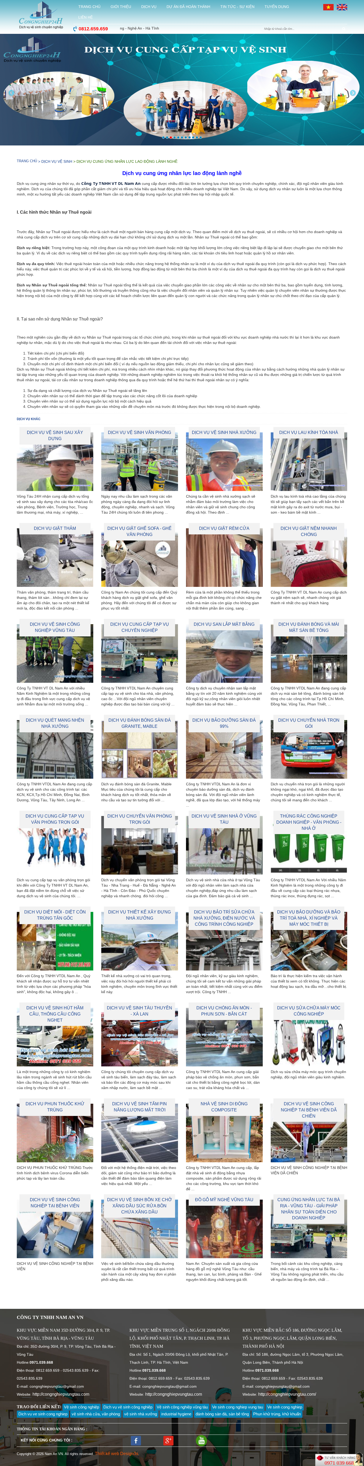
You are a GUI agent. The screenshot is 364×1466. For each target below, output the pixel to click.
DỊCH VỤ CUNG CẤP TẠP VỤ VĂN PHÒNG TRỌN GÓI (55, 819)
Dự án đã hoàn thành (188, 7)
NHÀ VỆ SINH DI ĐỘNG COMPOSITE (224, 1107)
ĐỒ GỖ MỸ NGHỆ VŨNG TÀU (224, 1199)
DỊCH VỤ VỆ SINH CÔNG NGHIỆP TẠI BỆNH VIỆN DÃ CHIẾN (309, 1110)
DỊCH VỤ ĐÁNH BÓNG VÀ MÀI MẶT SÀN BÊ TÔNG (308, 627)
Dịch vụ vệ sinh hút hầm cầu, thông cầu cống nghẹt (54, 1014)
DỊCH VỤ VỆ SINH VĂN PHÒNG (139, 432)
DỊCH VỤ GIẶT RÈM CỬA (224, 528)
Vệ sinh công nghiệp (81, 1407)
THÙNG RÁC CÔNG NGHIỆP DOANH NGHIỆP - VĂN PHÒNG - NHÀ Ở (308, 822)
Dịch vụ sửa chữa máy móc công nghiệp (309, 1011)
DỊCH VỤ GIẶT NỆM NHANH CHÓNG (309, 531)
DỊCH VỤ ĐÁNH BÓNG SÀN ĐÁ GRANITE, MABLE (139, 723)
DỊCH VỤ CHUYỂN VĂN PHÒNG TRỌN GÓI (139, 819)
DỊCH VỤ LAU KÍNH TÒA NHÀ (308, 432)
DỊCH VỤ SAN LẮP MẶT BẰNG (224, 624)
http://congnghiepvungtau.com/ (287, 1394)
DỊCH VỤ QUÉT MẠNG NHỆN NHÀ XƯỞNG (55, 723)
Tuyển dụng (277, 7)
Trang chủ (89, 7)
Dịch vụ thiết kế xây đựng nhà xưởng (139, 915)
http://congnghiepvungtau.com (61, 1394)
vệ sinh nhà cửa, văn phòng (96, 1414)
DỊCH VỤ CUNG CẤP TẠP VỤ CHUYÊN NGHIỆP (139, 627)
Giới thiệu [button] (121, 7)
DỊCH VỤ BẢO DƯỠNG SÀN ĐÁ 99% (224, 723)
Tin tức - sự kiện (237, 7)
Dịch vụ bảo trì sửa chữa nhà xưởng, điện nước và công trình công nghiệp (224, 918)
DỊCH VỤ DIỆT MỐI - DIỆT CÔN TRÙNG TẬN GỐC (55, 915)
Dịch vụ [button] (148, 7)
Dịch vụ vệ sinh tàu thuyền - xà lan (139, 1011)
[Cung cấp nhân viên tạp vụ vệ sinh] (182, 89)
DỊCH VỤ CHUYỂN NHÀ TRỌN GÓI (308, 723)
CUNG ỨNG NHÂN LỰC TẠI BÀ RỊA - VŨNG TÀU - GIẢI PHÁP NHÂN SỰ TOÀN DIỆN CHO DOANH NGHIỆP (308, 1208)
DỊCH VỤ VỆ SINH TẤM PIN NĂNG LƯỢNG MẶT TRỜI (139, 1107)
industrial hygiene (176, 1414)
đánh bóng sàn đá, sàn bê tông (222, 1414)
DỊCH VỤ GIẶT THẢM (55, 528)
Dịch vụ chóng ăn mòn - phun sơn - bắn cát (224, 1011)
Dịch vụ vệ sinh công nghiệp (127, 1407)
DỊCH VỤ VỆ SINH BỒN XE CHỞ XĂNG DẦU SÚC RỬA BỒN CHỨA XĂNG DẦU (139, 1205)
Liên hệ (85, 17)
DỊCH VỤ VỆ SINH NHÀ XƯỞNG (224, 432)
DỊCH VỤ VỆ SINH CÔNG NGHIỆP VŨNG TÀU (55, 627)
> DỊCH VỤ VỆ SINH (54, 161)
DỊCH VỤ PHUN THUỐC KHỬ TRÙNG (55, 1107)
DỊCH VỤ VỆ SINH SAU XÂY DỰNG (55, 435)
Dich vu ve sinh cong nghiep (42, 1414)
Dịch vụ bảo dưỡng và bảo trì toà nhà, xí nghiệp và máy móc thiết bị (308, 918)
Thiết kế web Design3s (116, 1453)
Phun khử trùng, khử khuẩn (277, 1414)
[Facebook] (136, 1440)
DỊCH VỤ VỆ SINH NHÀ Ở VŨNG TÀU (224, 819)
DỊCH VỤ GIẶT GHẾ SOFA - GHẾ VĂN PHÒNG (139, 531)
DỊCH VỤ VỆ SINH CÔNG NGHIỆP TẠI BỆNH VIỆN (55, 1202)
